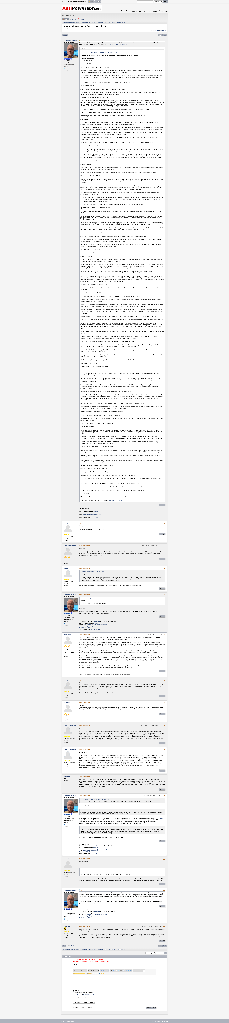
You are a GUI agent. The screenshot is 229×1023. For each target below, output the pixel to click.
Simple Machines (73, 1021)
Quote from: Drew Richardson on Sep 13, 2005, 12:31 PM (95, 571)
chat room (97, 510)
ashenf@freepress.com (116, 500)
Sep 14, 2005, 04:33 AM (84, 795)
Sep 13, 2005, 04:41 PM (84, 680)
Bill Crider (67, 926)
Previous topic (154, 30)
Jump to (143, 953)
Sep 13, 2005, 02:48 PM (84, 594)
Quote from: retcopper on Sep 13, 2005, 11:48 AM (94, 598)
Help (153, 1021)
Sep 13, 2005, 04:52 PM (84, 702)
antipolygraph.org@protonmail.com (92, 514)
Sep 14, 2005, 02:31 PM (84, 858)
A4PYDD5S (87, 516)
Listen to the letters (77, 994)
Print (164, 35)
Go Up (64, 945)
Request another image (89, 994)
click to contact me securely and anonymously (95, 513)
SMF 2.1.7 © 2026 (65, 1021)
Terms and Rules (159, 1021)
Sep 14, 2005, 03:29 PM (85, 890)
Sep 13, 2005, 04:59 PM (84, 725)
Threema (81, 516)
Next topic (163, 30)
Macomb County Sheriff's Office (119, 44)
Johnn (66, 568)
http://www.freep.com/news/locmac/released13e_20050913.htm (99, 52)
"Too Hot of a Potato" (95, 517)
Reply (159, 35)
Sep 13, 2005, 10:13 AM (86, 40)
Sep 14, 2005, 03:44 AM (84, 776)
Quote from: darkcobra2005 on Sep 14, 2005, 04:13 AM (95, 799)
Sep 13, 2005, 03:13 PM (84, 634)
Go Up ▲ (166, 1021)
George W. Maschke (70, 40)
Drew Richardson (70, 546)
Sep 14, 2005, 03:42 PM (84, 926)
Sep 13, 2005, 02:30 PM (84, 568)
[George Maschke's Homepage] (64, 68)
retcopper (67, 523)
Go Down (65, 35)
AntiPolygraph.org (159, 818)
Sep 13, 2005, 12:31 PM (84, 545)
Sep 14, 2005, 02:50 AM (84, 749)
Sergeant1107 (68, 635)
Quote (163, 505)
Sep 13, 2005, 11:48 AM (84, 523)
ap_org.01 (95, 511)
